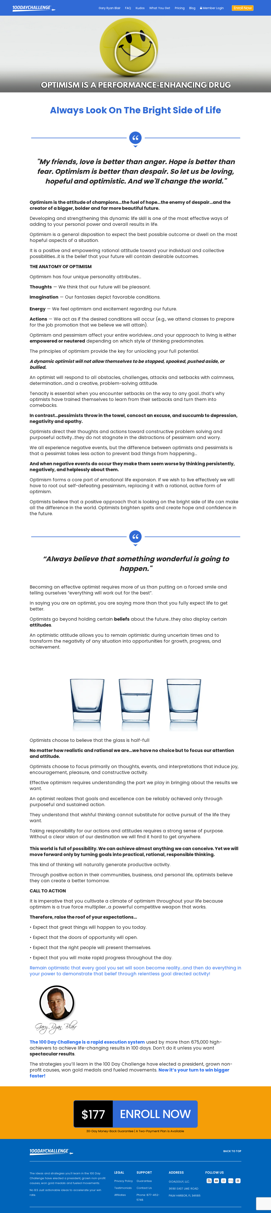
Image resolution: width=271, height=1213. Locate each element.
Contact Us (144, 1188)
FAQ (128, 8)
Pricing (180, 8)
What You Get (159, 8)
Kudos (140, 8)
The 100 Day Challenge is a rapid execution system (87, 1042)
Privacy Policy (123, 1181)
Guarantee (144, 1181)
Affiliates (120, 1195)
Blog (192, 8)
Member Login (213, 8)
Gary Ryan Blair (109, 8)
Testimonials (123, 1188)
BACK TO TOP (232, 1151)
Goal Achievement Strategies (33, 12)
